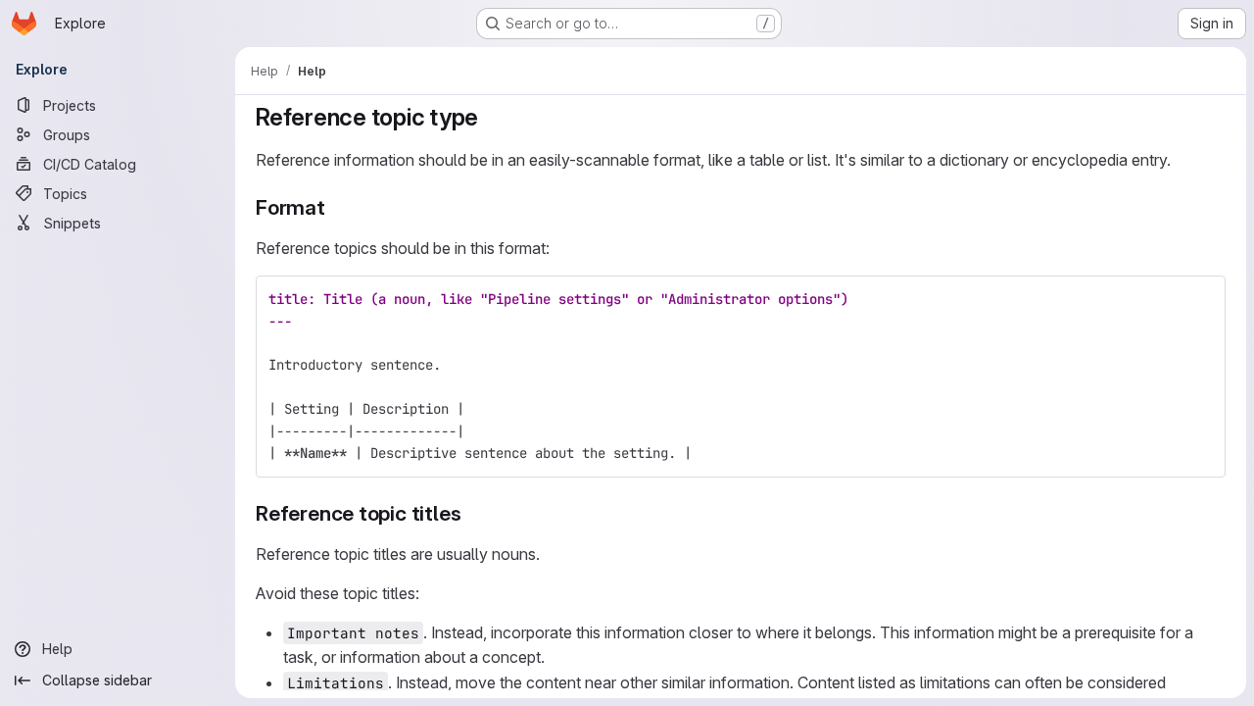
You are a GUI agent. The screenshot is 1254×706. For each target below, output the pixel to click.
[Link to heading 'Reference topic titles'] (471, 513)
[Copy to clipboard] (1202, 299)
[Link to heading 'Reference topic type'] (491, 117)
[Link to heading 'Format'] (336, 207)
